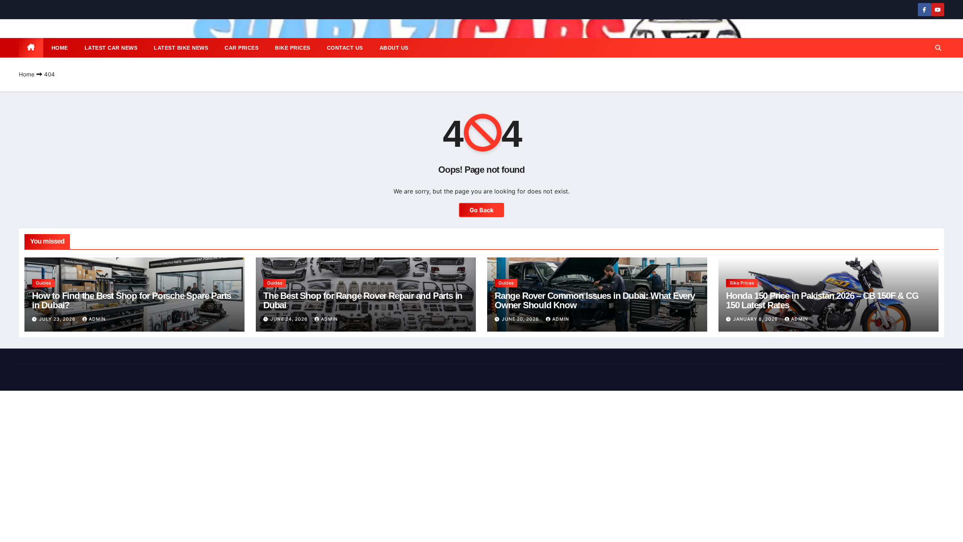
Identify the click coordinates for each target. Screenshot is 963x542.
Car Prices (241, 48)
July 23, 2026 (58, 319)
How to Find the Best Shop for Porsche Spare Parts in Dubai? (131, 300)
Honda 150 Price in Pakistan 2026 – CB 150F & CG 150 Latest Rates (822, 300)
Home (60, 48)
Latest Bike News (181, 48)
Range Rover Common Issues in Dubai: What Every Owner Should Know (595, 300)
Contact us (345, 48)
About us (394, 48)
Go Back (481, 210)
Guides (43, 283)
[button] (938, 48)
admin (97, 319)
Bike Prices (292, 48)
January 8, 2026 (756, 319)
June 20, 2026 (521, 319)
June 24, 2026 (289, 319)
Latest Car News (111, 48)
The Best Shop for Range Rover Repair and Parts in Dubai (362, 300)
